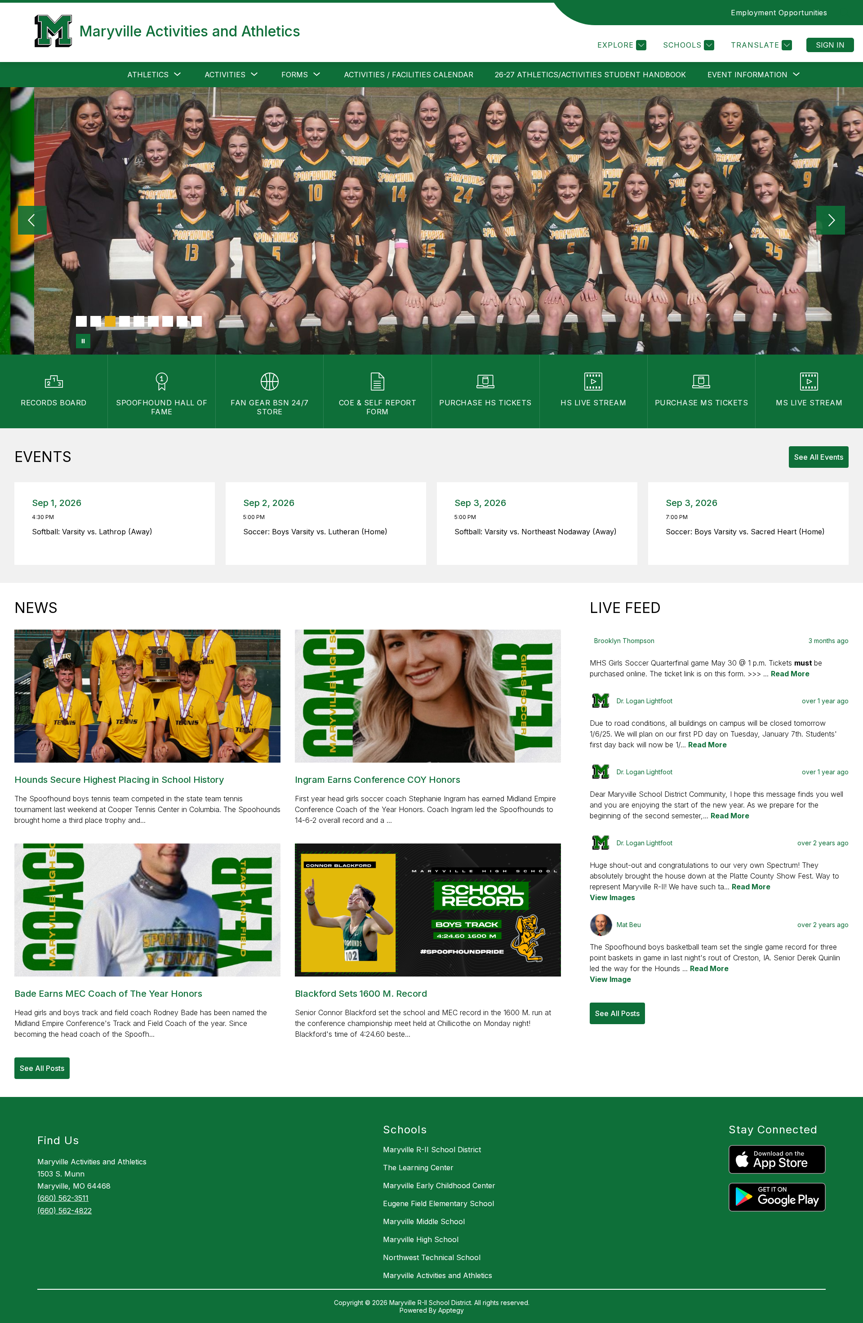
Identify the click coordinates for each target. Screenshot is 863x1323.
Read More (790, 673)
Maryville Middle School (424, 1221)
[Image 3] (110, 321)
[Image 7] (167, 321)
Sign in (830, 44)
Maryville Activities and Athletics (437, 1275)
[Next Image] (830, 221)
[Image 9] (196, 321)
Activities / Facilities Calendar (408, 74)
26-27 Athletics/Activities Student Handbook (590, 74)
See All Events (818, 457)
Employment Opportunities (779, 12)
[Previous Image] (32, 221)
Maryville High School (420, 1239)
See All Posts (42, 1068)
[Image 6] (153, 321)
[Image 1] (81, 321)
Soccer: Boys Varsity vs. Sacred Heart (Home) (747, 531)
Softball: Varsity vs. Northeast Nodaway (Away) (537, 531)
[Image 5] (138, 321)
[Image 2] (95, 321)
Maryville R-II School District (432, 1149)
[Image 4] (124, 321)
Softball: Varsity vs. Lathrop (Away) (94, 531)
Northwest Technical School (431, 1257)
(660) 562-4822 (64, 1210)
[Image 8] (182, 321)
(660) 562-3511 (63, 1198)
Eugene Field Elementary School (438, 1203)
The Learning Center (418, 1167)
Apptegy (451, 1310)
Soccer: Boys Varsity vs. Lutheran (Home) (317, 531)
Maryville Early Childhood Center (439, 1185)
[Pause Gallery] (83, 341)
